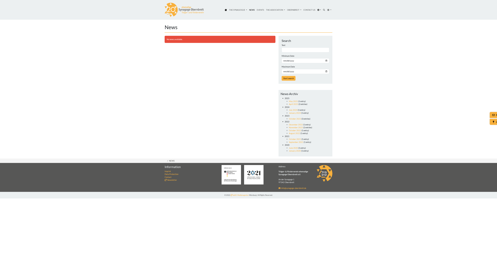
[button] (319, 9)
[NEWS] (184, 10)
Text (283, 45)
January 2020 (295, 151)
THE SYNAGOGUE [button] (237, 10)
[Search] (324, 9)
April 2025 (293, 104)
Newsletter (172, 180)
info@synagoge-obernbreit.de (293, 188)
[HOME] (226, 9)
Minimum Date (288, 56)
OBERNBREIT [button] (293, 10)
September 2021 (296, 142)
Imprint (168, 171)
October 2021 (295, 139)
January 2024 (295, 113)
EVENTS (260, 10)
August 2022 (294, 133)
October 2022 (295, 130)
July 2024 (293, 110)
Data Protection (171, 174)
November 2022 (296, 127)
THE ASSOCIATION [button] (274, 10)
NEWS (252, 10)
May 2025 (293, 101)
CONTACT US (309, 10)
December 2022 (296, 124)
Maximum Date (288, 66)
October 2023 (295, 119)
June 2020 (293, 148)
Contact (168, 177)
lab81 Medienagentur (241, 195)
